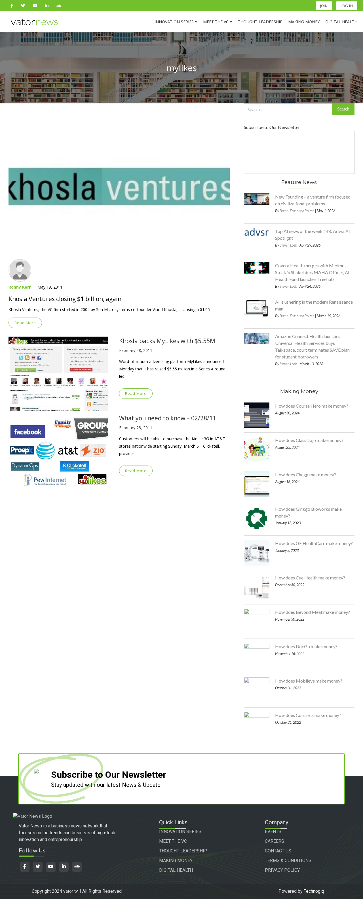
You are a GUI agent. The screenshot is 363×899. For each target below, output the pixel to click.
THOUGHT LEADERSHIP (183, 851)
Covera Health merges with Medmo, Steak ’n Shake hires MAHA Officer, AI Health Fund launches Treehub (312, 272)
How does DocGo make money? (306, 646)
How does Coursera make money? (308, 715)
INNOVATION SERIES (180, 831)
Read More (25, 322)
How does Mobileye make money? (308, 680)
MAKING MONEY (176, 860)
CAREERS (274, 841)
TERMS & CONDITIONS (288, 860)
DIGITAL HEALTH (176, 870)
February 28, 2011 (135, 350)
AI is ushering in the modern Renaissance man (314, 305)
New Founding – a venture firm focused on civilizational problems (313, 200)
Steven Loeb (288, 245)
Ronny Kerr (20, 287)
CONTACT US (278, 851)
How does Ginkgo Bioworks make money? (308, 512)
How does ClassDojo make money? (309, 440)
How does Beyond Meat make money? (312, 612)
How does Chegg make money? (305, 474)
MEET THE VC (173, 841)
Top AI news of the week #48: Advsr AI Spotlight (312, 234)
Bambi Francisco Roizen (297, 210)
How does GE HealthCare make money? (314, 543)
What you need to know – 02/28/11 (167, 418)
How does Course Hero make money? (311, 405)
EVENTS (273, 831)
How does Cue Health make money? (310, 577)
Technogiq (314, 891)
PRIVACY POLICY (282, 870)
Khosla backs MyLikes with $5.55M (167, 341)
